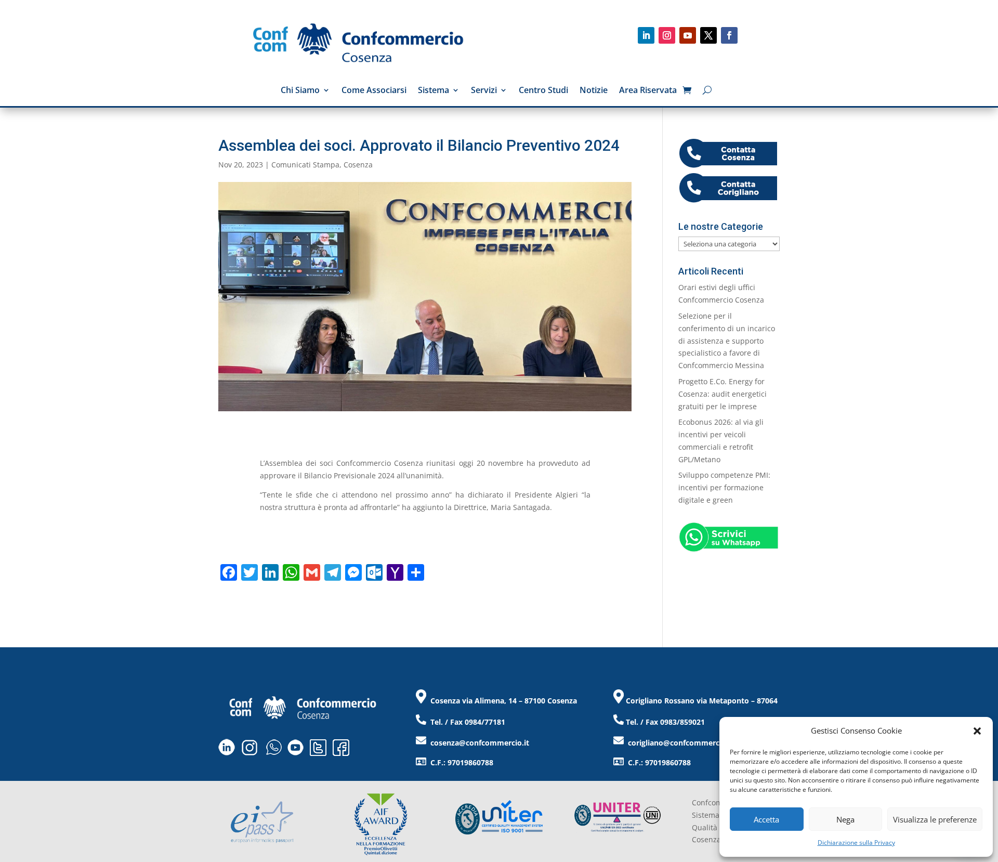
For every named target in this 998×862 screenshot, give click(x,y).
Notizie (594, 91)
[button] (977, 731)
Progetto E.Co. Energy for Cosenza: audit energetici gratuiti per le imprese (722, 393)
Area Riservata (648, 91)
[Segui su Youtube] (687, 35)
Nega (845, 819)
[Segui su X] (708, 35)
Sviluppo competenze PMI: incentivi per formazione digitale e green (724, 487)
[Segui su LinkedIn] (646, 35)
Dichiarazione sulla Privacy (856, 842)
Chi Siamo (300, 91)
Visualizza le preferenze (935, 819)
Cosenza (358, 164)
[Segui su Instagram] (667, 35)
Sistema (433, 91)
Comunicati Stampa (305, 164)
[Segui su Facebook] (729, 35)
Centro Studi (543, 91)
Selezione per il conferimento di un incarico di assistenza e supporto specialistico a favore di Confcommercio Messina (726, 340)
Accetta (766, 819)
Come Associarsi (374, 91)
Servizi (484, 91)
